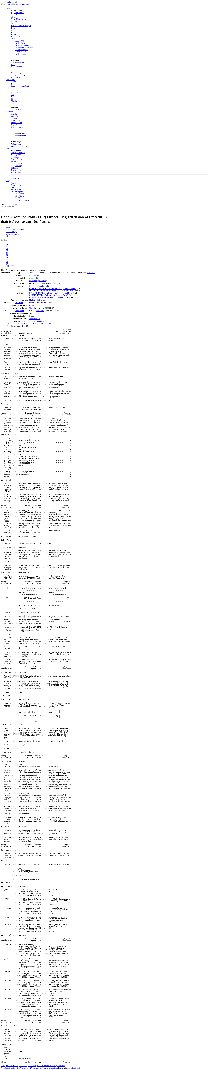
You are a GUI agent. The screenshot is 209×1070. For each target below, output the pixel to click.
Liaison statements (18, 153)
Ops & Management (18, 19)
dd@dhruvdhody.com (37, 321)
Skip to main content (9, 2)
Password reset (16, 185)
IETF (3, 1066)
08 (7, 262)
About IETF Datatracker (10, 1068)
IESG (13, 28)
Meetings (18, 166)
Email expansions (12, 234)
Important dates (16, 123)
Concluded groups (18, 75)
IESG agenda (16, 155)
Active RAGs (20, 52)
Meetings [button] (9, 112)
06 (7, 257)
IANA (48, 1066)
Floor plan (15, 118)
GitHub (72, 1068)
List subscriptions (17, 192)
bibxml (53, 286)
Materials (14, 116)
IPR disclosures (16, 150)
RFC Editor (15, 37)
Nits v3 (51, 324)
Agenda (14, 114)
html (33, 286)
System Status (52, 1068)
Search (13, 82)
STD (13, 110)
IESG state (19, 311)
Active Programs (21, 50)
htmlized (42, 286)
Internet (13, 17)
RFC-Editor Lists (22, 200)
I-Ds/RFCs (19, 163)
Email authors (6, 324)
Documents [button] (10, 80)
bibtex (48, 286)
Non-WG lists (16, 77)
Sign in (13, 183)
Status (8, 227)
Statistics (14, 161)
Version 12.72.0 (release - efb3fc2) (33, 1068)
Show (31, 308)
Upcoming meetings (18, 135)
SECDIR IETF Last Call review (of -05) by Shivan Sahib (51, 291)
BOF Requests (16, 67)
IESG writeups (11, 232)
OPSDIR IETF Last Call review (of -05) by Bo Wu (48, 295)
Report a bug (16, 178)
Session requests (17, 127)
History (8, 236)
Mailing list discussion (37, 300)
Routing (14, 21)
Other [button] (8, 148)
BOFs (13, 65)
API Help (14, 168)
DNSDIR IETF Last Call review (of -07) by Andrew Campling (53, 289)
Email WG (16, 324)
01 (7, 246)
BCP (17, 110)
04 (7, 253)
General (14, 15)
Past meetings (16, 144)
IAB (12, 30)
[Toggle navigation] (2, 211)
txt (30, 286)
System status (16, 172)
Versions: (4, 240)
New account (16, 189)
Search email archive (62, 324)
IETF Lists (19, 194)
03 (7, 251)
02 (7, 249)
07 (7, 259)
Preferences (15, 187)
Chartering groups (17, 62)
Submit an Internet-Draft (20, 86)
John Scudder (34, 319)
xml (37, 286)
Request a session (17, 125)
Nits (46, 324)
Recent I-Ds (15, 84)
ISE (12, 99)
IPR (22, 324)
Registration (15, 120)
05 (7, 255)
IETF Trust (32, 1066)
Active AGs (20, 41)
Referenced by (39, 324)
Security (14, 23)
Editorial (14, 101)
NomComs (15, 157)
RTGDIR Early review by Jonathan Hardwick (46, 297)
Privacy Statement (58, 1066)
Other (13, 39)
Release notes (16, 170)
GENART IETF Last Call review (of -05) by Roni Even (50, 293)
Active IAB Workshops (24, 47)
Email (77, 1068)
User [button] (7, 181)
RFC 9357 (10, 266)
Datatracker (27, 4)
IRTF (13, 32)
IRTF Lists (19, 196)
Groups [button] (8, 8)
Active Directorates (22, 45)
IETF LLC (15, 34)
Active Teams (20, 54)
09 (7, 264)
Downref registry (17, 159)
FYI (20, 110)
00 (7, 244)
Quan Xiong (34, 275)
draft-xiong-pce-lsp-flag (38, 281)
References (28, 324)
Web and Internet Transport (21, 26)
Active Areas (20, 43)
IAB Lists (19, 198)
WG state (19, 303)
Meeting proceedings (19, 146)
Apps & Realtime (17, 13)
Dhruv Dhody (34, 305)
